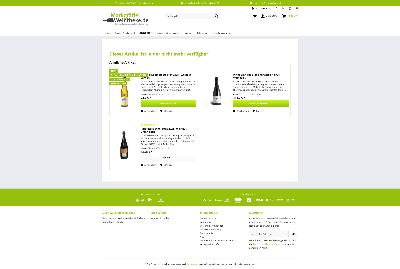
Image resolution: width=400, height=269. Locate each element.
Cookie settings (208, 218)
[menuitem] (192, 16)
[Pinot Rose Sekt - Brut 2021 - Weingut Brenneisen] (124, 145)
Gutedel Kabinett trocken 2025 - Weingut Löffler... (166, 76)
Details (166, 157)
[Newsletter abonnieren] (293, 234)
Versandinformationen (212, 225)
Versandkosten (193, 264)
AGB (202, 236)
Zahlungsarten (207, 222)
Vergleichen (149, 110)
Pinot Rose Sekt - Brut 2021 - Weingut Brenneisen (164, 130)
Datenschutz (206, 233)
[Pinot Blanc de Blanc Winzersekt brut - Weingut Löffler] (217, 91)
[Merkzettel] (255, 16)
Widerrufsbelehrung (210, 229)
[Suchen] (216, 16)
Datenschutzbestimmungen (267, 244)
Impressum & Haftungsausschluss (218, 240)
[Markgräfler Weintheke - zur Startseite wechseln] (125, 21)
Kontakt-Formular (160, 218)
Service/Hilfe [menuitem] (261, 8)
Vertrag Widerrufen (210, 244)
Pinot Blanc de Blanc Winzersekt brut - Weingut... (257, 76)
